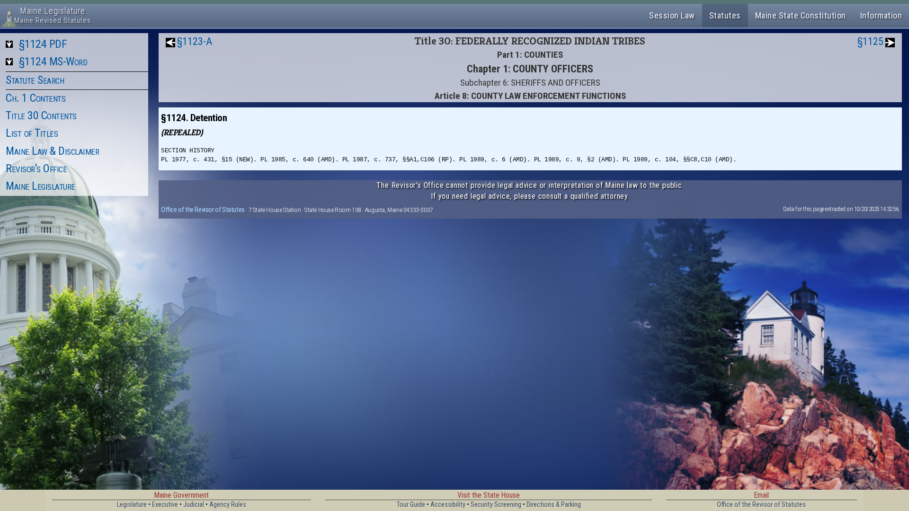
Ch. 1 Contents (35, 98)
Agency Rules (227, 505)
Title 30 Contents (41, 115)
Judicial (193, 505)
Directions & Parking (553, 505)
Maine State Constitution (800, 15)
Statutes (725, 15)
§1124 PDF (43, 44)
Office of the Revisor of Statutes (203, 209)
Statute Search (35, 80)
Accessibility (447, 505)
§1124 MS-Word (53, 61)
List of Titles (32, 133)
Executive (165, 505)
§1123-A (194, 41)
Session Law (672, 15)
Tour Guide (411, 505)
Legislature (132, 505)
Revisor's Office (36, 168)
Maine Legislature (40, 186)
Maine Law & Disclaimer (52, 151)
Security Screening (496, 505)
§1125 (870, 41)
